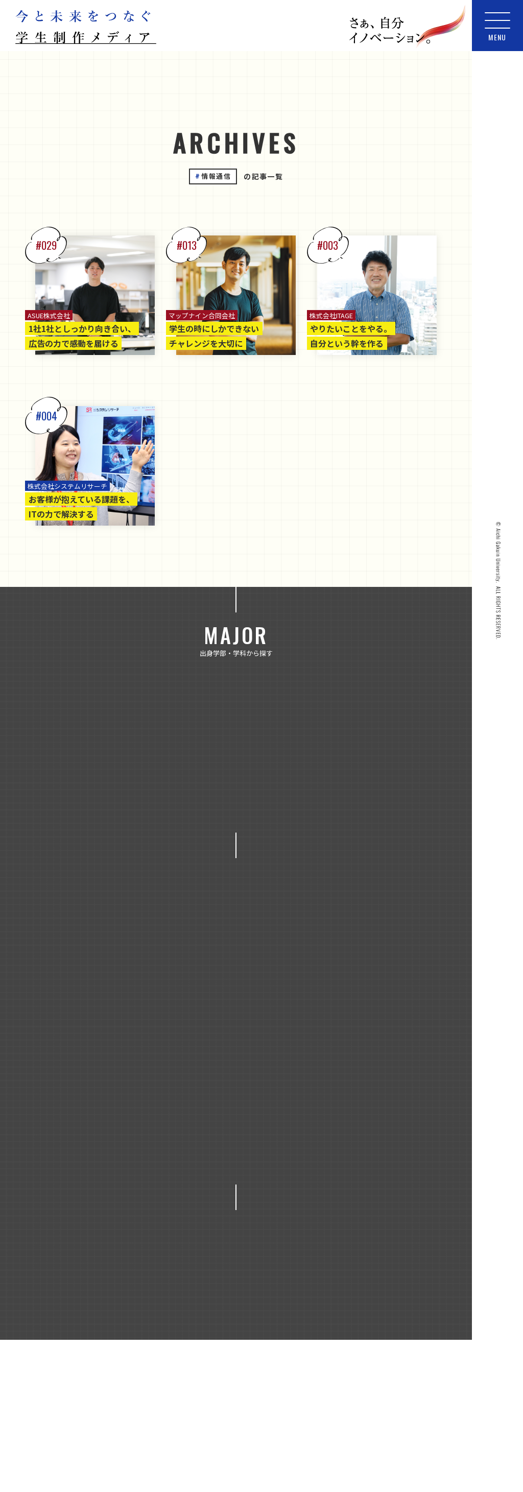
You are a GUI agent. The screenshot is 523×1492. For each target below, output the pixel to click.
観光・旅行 (97, 1054)
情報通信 (381, 1001)
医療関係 (143, 1133)
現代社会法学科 (170, 808)
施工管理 (91, 1159)
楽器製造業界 (310, 1159)
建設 (327, 1001)
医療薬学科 (177, 781)
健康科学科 (109, 781)
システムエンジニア (218, 1080)
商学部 (157, 728)
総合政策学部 (155, 755)
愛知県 (292, 1326)
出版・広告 (161, 1001)
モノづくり (281, 974)
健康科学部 (96, 728)
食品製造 (209, 1054)
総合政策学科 (371, 808)
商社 (218, 1001)
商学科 (238, 781)
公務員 (397, 974)
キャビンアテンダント (118, 1080)
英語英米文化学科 (194, 834)
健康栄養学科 (382, 755)
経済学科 (303, 808)
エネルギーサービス (101, 974)
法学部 (327, 728)
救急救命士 (392, 1133)
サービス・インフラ (199, 974)
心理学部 (215, 728)
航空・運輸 (372, 1027)
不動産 (342, 974)
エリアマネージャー (365, 1054)
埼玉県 (238, 1326)
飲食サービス (277, 1054)
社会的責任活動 (123, 1186)
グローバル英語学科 (296, 755)
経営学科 (242, 808)
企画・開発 (246, 1107)
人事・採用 (177, 1107)
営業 (197, 1133)
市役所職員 (323, 1133)
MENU (497, 37)
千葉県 (184, 1326)
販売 (310, 1186)
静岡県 (347, 1326)
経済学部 (87, 755)
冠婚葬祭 (96, 1001)
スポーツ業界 (304, 1080)
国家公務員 (255, 1133)
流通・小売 (303, 1027)
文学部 (272, 728)
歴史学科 (372, 781)
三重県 (130, 1326)
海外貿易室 (382, 1159)
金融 (155, 1054)
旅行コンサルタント (170, 1159)
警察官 (260, 1186)
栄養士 (245, 1159)
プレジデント (105, 1107)
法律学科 (98, 808)
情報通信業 (105, 1027)
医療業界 (81, 1133)
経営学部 (384, 728)
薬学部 (220, 755)
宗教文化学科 (303, 781)
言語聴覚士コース (283, 834)
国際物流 (272, 1001)
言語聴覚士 (199, 1186)
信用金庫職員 (317, 1107)
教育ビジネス (177, 1027)
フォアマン (377, 1080)
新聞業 (242, 1027)
